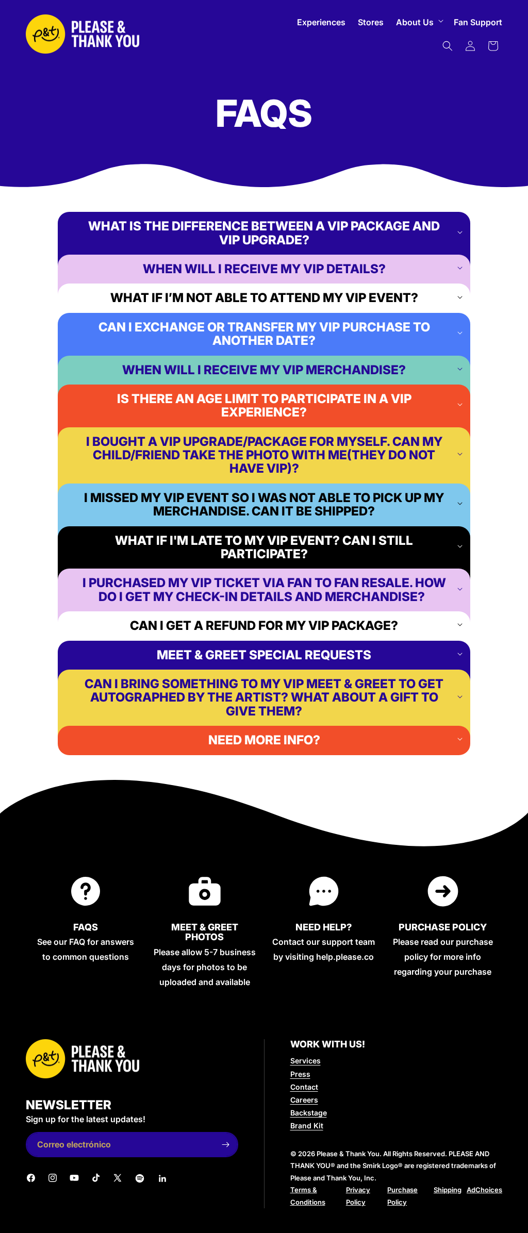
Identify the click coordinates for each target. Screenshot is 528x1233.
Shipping (447, 1190)
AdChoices (484, 1190)
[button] (419, 22)
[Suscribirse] (225, 1144)
